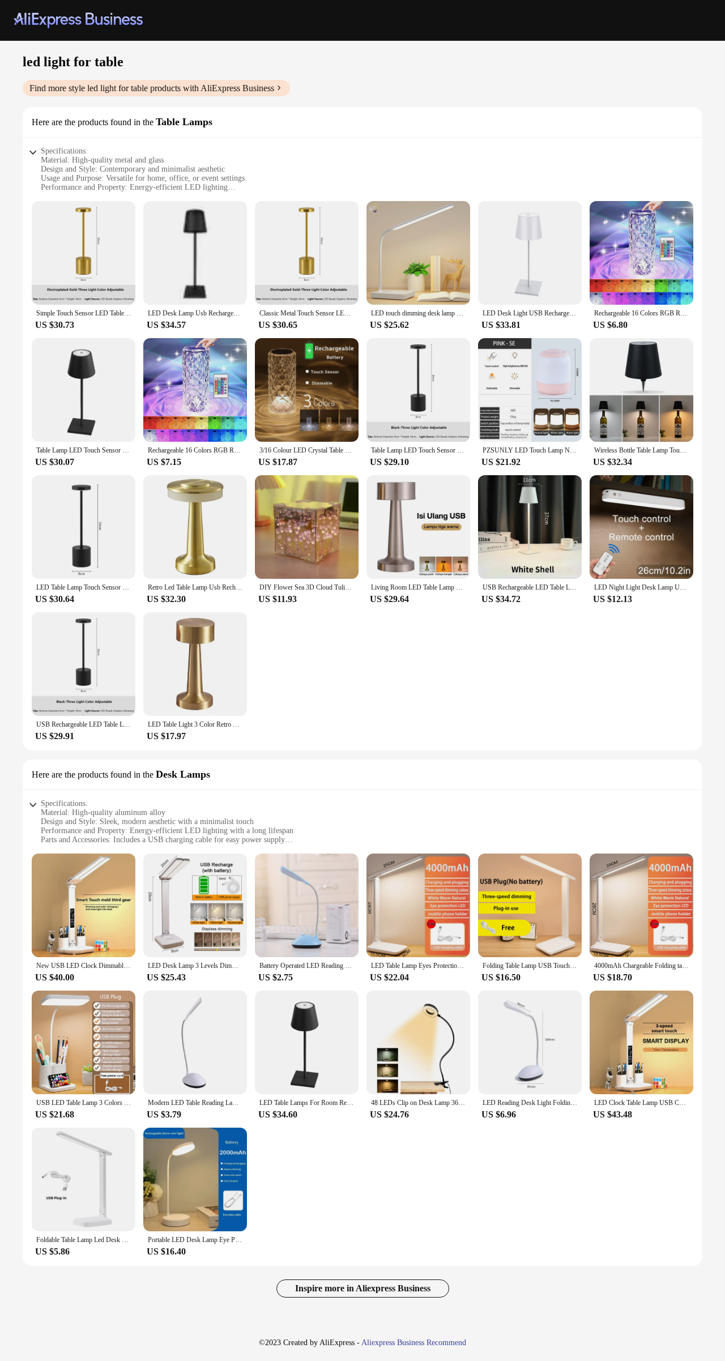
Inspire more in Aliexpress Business (362, 1288)
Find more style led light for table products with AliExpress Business (151, 88)
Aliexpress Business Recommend (413, 1342)
